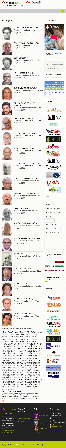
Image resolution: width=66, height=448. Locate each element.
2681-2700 (27, 369)
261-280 (34, 333)
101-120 (27, 331)
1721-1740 (38, 353)
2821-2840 (38, 371)
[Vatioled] (53, 139)
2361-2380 (31, 364)
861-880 (13, 341)
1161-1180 (35, 345)
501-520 (25, 336)
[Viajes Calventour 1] (53, 161)
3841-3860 (9, 388)
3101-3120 (19, 376)
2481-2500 (34, 365)
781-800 (29, 340)
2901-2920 (27, 372)
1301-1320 (5, 348)
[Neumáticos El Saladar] (53, 132)
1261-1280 (31, 346)
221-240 (22, 333)
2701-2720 (34, 369)
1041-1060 (32, 343)
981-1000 (10, 343)
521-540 (31, 336)
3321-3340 (19, 379)
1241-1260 (24, 346)
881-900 (19, 341)
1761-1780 (12, 355)
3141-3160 (34, 376)
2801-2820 (31, 371)
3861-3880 (16, 388)
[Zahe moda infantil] (53, 305)
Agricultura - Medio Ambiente (53, 208)
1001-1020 (17, 343)
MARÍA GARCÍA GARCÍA (23, 299)
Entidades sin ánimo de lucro (53, 278)
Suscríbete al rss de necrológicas (13, 401)
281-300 (39, 333)
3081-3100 (12, 376)
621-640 (22, 338)
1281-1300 (38, 346)
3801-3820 (34, 386)
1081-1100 (6, 345)
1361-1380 (27, 348)
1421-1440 (9, 350)
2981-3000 (16, 374)
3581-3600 (34, 383)
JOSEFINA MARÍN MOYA (23, 118)
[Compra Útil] (49, 262)
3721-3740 (5, 386)
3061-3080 (5, 376)
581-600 (10, 338)
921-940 (31, 341)
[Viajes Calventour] (53, 117)
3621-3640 (9, 384)
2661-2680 (19, 369)
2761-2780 (16, 371)
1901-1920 (24, 357)
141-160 (39, 331)
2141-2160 (31, 360)
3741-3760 (12, 386)
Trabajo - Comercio (50, 220)
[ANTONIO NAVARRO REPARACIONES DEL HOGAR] (53, 375)
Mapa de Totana (43, 423)
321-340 (11, 334)
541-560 (37, 336)
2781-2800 (24, 371)
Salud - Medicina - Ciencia (52, 228)
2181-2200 (5, 362)
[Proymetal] (53, 311)
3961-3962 (12, 390)
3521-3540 (12, 383)
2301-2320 (9, 364)
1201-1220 (9, 346)
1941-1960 (38, 357)
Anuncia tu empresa (23, 416)
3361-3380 (34, 379)
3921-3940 (38, 388)
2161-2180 (38, 360)
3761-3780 (19, 386)
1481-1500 (31, 350)
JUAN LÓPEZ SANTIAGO (23, 73)
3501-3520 (5, 383)
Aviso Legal (21, 421)
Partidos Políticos (50, 216)
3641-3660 (16, 384)
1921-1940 (31, 357)
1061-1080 (39, 343)
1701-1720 (31, 353)
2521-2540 (9, 367)
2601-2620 (38, 367)
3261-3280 (38, 377)
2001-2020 (19, 358)
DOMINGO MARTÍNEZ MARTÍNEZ (27, 163)
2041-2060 (34, 358)
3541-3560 (19, 383)
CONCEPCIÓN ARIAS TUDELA (25, 178)
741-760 (17, 340)
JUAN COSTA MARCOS (22, 208)
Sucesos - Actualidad (51, 249)
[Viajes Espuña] (53, 110)
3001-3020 (24, 374)
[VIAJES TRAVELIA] (53, 190)
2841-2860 (5, 372)
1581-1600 (27, 352)
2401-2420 (5, 365)
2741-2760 (9, 371)
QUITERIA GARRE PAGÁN (24, 314)
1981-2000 (12, 358)
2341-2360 (24, 364)
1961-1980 (5, 358)
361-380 (23, 334)
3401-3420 (9, 381)
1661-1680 (16, 353)
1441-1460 (16, 350)
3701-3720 (38, 384)
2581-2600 (31, 367)
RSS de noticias (55, 425)
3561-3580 (27, 383)
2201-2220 (12, 362)
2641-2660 (12, 369)
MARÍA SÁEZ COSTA (22, 283)
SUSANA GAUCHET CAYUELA (25, 88)
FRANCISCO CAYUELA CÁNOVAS (26, 193)
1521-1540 (5, 352)
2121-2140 (24, 360)
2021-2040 (27, 358)
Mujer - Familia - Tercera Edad (53, 233)
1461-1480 (24, 350)
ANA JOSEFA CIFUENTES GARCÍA (26, 43)
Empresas (49, 101)
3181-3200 (9, 377)
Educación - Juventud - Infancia (53, 241)
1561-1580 (19, 352)
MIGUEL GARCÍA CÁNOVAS (24, 148)
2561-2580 (24, 367)
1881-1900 (16, 357)
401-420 (35, 334)
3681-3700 (31, 384)
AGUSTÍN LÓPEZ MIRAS (23, 268)
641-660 (28, 338)
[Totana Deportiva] (59, 266)
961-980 (4, 343)
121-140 (33, 331)
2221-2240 (19, 362)
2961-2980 (9, 374)
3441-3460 (24, 381)
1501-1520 (38, 350)
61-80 (16, 331)
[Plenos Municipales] (49, 270)
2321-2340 (16, 364)
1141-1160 (28, 345)
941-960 (37, 341)
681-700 (39, 338)
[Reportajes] (59, 262)
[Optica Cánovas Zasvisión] (53, 331)
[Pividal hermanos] (53, 353)
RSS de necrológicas (57, 426)
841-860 (7, 341)
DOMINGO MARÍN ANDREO (25, 133)
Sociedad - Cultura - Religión (53, 212)
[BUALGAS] (53, 175)
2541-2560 (16, 367)
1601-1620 (34, 352)
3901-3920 (31, 388)
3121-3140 (27, 376)
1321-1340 (12, 348)
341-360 (17, 334)
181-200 (10, 333)
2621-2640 (5, 369)
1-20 (3, 331)
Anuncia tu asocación (24, 418)
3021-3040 (31, 374)
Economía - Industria (51, 204)
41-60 (11, 331)
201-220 (16, 333)
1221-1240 (16, 346)
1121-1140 (20, 345)
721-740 (11, 340)
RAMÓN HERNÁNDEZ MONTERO (27, 238)
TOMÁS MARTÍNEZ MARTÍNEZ (26, 223)
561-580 (4, 338)
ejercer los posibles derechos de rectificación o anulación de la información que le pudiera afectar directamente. (8, 430)
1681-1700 (24, 353)
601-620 (16, 338)
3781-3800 (27, 386)
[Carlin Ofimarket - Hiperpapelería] (53, 182)
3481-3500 (38, 381)
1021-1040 (25, 343)
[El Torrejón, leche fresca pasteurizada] (53, 168)
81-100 (21, 331)
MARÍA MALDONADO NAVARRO (26, 28)
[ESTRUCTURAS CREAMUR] (53, 360)
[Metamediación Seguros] (53, 297)
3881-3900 (24, 388)
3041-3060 (38, 374)
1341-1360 (19, 348)
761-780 (23, 340)
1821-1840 (34, 355)
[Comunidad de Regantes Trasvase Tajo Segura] (53, 368)
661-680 (34, 338)
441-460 (7, 336)
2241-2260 (27, 362)
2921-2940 (34, 372)
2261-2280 (34, 362)
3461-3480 (31, 381)
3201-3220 (16, 377)
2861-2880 (12, 372)
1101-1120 (13, 345)
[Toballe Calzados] (53, 153)
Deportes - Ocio (50, 245)
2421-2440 (12, 365)
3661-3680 (24, 384)
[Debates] (59, 270)
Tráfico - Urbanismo (51, 237)
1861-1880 (9, 357)
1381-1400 (34, 348)
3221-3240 (24, 377)
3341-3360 (27, 379)
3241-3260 (31, 377)
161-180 (4, 333)
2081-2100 (9, 360)
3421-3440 (16, 381)
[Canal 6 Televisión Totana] (11, 2)
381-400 (29, 334)
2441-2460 (19, 365)
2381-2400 (38, 364)
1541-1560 (12, 352)
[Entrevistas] (49, 266)
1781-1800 (19, 355)
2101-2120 (16, 360)
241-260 (28, 333)
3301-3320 (12, 379)
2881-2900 (19, 372)
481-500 (19, 336)
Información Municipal (51, 224)
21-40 (7, 331)
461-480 (13, 336)
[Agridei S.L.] (53, 346)
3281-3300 (5, 379)
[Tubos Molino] (53, 125)
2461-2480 (27, 365)
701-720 (5, 340)
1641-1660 (9, 353)
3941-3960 (5, 390)
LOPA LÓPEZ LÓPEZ (21, 58)
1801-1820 (27, 355)
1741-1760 (5, 355)
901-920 (25, 341)
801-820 (35, 340)
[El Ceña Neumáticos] (53, 146)
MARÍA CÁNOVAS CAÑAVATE (25, 253)
